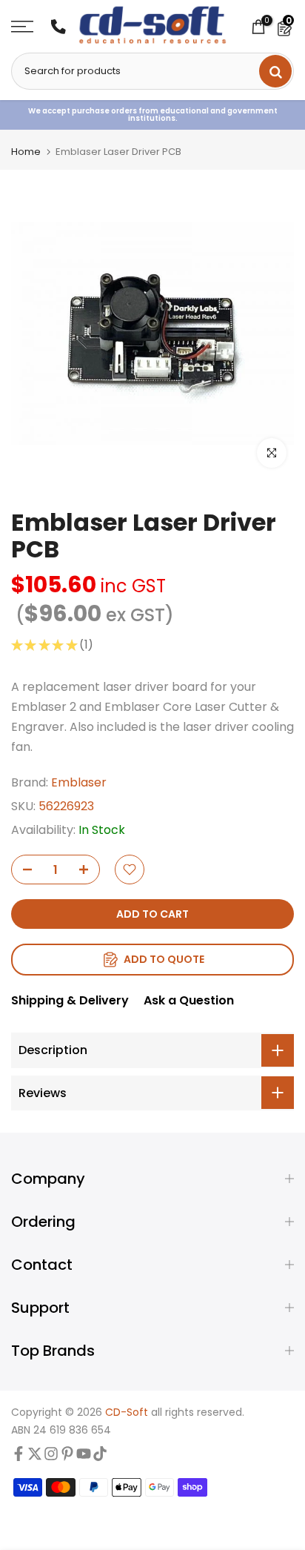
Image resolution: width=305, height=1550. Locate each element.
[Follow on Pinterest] (67, 1457)
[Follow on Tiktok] (100, 1457)
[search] (275, 71)
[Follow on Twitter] (34, 1457)
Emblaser (79, 782)
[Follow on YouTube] (83, 1457)
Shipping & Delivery (70, 1000)
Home (26, 151)
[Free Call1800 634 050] (58, 26)
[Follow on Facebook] (18, 1457)
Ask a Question (189, 1000)
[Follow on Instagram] (51, 1457)
